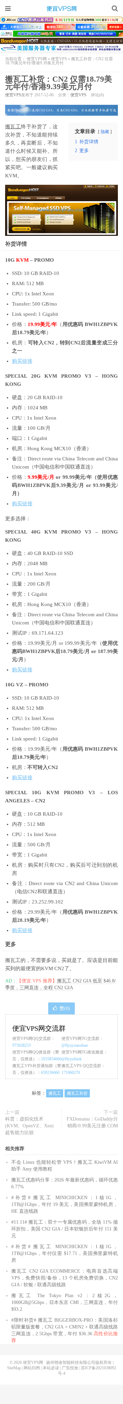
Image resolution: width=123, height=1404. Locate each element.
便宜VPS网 (61, 8)
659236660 (50, 1072)
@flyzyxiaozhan (75, 1045)
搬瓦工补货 (77, 1093)
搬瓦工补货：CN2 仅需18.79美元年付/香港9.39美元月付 (58, 83)
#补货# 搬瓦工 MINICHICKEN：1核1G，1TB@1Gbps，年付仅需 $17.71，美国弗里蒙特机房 (64, 1253)
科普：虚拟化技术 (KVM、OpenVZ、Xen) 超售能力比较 (29, 1125)
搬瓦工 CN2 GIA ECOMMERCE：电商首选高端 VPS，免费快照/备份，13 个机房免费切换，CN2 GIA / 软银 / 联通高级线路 (64, 1278)
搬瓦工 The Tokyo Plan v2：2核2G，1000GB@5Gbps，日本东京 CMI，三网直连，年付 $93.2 (64, 1302)
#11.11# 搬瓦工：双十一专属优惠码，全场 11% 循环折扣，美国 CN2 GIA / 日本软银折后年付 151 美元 (64, 1229)
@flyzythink (72, 1059)
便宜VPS (59, 58)
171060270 (71, 1072)
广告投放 (70, 1368)
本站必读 (51, 1368)
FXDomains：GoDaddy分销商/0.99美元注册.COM (92, 1122)
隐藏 (105, 131)
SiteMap (14, 1368)
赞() (64, 1008)
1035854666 (51, 1059)
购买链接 (22, 361)
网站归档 (32, 1368)
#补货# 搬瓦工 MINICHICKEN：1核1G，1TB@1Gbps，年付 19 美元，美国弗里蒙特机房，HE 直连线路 (64, 1204)
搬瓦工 (13, 126)
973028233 (21, 1045)
